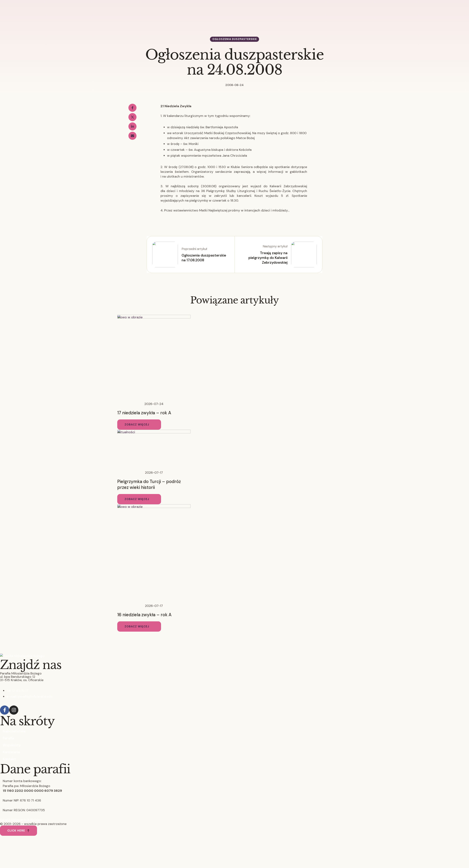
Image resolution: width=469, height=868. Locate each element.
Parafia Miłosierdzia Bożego (21, 820)
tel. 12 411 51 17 (17, 690)
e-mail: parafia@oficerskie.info (30, 696)
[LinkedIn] (132, 126)
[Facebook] (132, 108)
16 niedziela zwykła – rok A (144, 615)
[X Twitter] (132, 117)
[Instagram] (13, 710)
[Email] (132, 136)
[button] (139, 424)
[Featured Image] (154, 317)
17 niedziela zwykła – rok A (144, 413)
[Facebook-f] (4, 710)
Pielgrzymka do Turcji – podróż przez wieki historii (149, 484)
